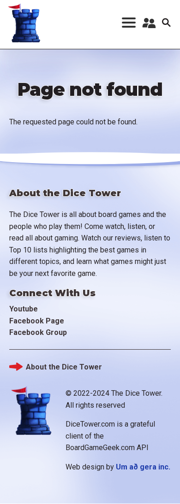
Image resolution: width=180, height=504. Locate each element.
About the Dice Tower (64, 367)
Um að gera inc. (143, 467)
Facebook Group (38, 332)
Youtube (23, 309)
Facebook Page (36, 320)
